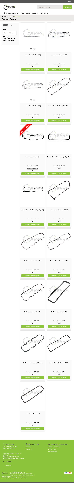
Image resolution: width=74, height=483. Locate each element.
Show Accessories (32, 168)
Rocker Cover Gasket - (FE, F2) (59, 210)
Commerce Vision (22, 478)
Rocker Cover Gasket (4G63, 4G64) (58, 106)
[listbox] (10, 33)
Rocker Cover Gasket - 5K (59, 312)
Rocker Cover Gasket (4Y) (32, 157)
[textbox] (50, 7)
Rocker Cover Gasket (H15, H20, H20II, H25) (59, 157)
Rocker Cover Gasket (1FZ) (32, 106)
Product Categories (12, 13)
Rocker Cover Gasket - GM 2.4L (32, 363)
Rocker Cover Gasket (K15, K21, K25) (32, 210)
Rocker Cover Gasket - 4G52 (59, 261)
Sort (4, 29)
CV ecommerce (12, 478)
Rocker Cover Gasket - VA (33, 414)
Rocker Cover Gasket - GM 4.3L (58, 363)
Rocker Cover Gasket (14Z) (32, 55)
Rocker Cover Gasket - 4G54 (32, 312)
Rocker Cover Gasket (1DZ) (59, 55)
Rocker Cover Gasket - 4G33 (32, 261)
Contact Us (8, 466)
